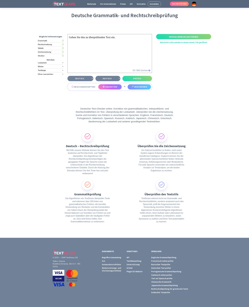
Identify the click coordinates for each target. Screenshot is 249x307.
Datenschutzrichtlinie (111, 264)
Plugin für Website (134, 271)
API (131, 4)
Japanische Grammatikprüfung (164, 285)
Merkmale (91, 4)
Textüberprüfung (134, 261)
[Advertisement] (125, 26)
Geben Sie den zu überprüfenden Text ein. (92, 37)
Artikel (129, 268)
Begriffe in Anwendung (111, 257)
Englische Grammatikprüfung (163, 257)
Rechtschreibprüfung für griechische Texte (169, 289)
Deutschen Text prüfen (161, 268)
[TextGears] (66, 4)
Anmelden (154, 4)
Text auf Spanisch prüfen (161, 278)
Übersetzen (111, 87)
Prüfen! (137, 78)
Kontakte (141, 4)
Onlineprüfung (179, 4)
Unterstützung (133, 264)
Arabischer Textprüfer (160, 292)
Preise (123, 4)
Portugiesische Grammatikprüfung (166, 271)
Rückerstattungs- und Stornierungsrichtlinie (111, 269)
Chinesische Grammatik (161, 282)
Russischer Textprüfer (160, 264)
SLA (103, 261)
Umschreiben (140, 87)
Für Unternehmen (108, 4)
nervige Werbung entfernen (183, 36)
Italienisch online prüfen (161, 275)
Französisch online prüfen (162, 261)
